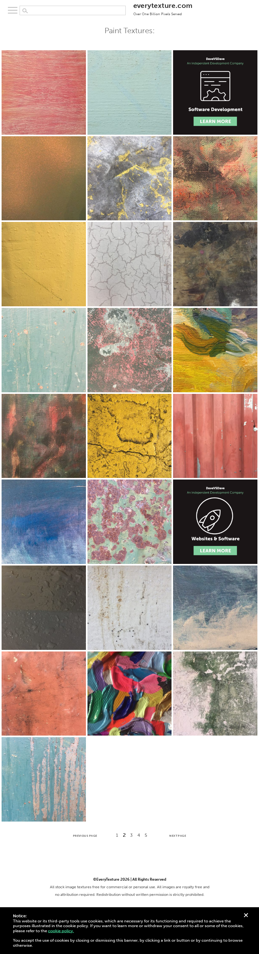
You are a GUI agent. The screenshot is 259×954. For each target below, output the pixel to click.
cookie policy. (61, 930)
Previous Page (85, 835)
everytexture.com (163, 8)
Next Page (177, 835)
